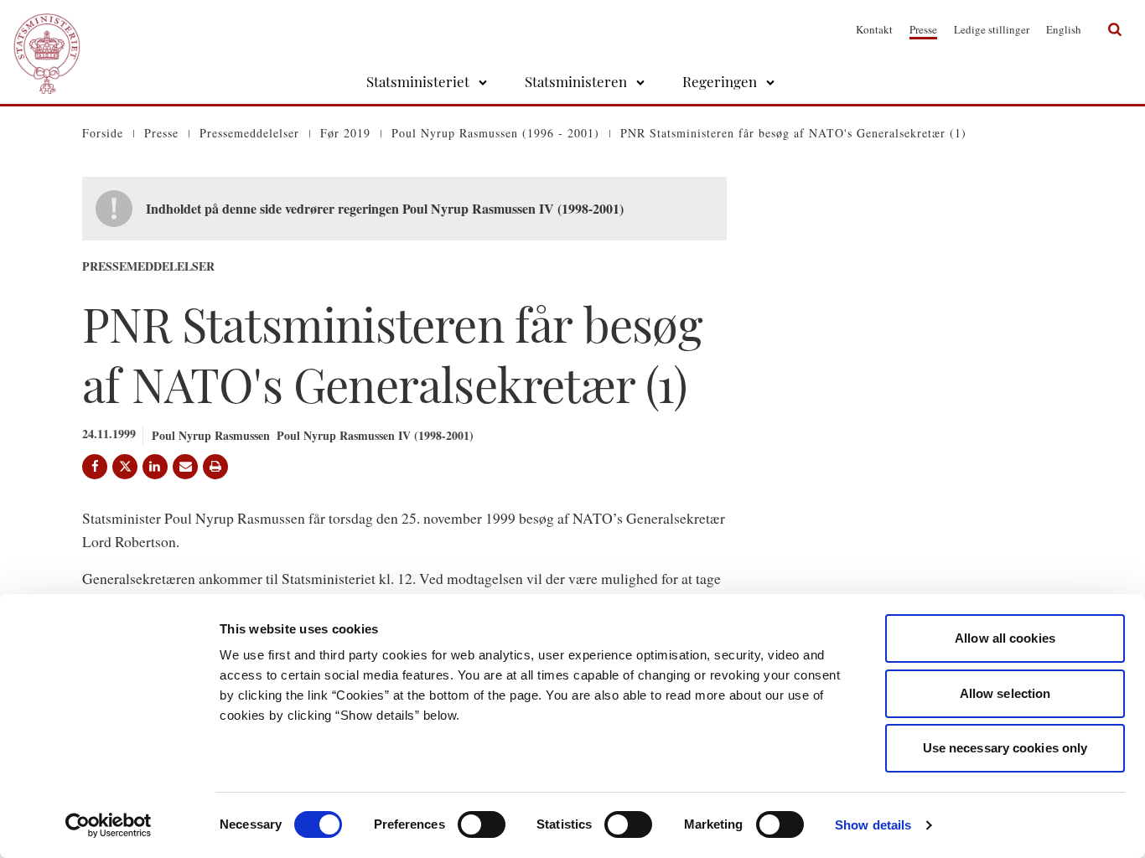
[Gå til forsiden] (46, 29)
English (1063, 29)
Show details (873, 825)
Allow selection (1005, 693)
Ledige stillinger (991, 29)
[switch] (481, 824)
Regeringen (719, 81)
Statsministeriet (417, 81)
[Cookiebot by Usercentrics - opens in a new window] (108, 825)
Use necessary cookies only (1005, 748)
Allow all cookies (1005, 638)
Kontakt (874, 29)
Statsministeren (576, 81)
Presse (923, 29)
